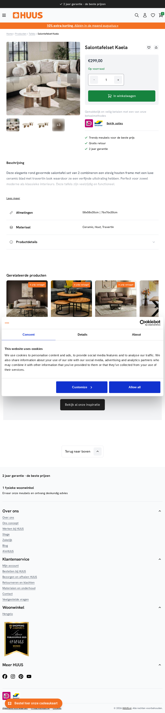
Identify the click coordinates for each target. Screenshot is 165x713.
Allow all (135, 387)
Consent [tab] (29, 334)
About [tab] (136, 334)
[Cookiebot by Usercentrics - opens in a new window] (142, 323)
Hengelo (7, 614)
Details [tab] (83, 334)
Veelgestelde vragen (15, 599)
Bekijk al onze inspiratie (82, 404)
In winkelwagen (124, 96)
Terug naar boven (77, 451)
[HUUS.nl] (70, 15)
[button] (148, 47)
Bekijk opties (115, 123)
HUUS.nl (127, 708)
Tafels (32, 33)
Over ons (8, 517)
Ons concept (10, 523)
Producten (20, 33)
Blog (5, 545)
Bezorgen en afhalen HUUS (19, 577)
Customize (79, 387)
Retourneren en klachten (18, 582)
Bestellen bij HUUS (14, 571)
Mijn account (10, 565)
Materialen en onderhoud (18, 588)
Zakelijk (7, 540)
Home (9, 33)
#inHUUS (8, 551)
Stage (6, 534)
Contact (7, 594)
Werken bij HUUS (13, 528)
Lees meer (13, 198)
